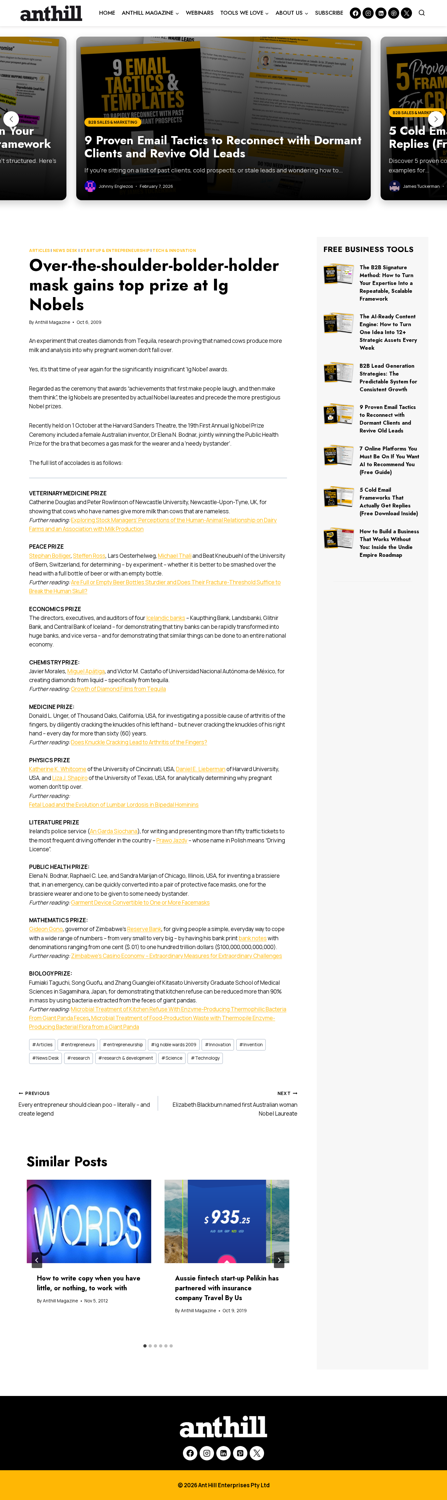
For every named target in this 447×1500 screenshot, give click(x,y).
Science (171, 1058)
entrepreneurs (78, 1045)
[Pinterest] (393, 13)
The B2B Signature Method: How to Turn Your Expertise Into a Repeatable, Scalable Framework (386, 283)
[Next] (279, 1260)
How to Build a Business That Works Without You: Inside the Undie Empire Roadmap (389, 543)
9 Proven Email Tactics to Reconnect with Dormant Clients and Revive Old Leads (388, 418)
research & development (125, 1058)
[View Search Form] (421, 13)
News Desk (65, 250)
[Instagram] (368, 13)
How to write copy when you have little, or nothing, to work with (88, 1283)
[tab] (145, 1346)
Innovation (218, 1045)
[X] (257, 1453)
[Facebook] (355, 13)
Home (107, 13)
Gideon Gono (46, 929)
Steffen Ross (89, 555)
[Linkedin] (380, 13)
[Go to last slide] (37, 1260)
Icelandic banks (165, 618)
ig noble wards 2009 (173, 1045)
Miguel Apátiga (86, 671)
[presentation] (89, 1221)
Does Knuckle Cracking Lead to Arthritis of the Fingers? (139, 742)
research (78, 1058)
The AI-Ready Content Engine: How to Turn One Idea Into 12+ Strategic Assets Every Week (388, 332)
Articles (39, 250)
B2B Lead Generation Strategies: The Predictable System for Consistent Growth (388, 377)
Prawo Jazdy (172, 840)
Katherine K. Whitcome (57, 769)
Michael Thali (174, 555)
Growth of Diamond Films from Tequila (118, 689)
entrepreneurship (123, 1045)
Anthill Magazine (52, 322)
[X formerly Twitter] (406, 13)
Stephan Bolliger (50, 555)
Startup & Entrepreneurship (115, 250)
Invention (251, 1045)
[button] (11, 119)
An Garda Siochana (113, 831)
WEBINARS (200, 13)
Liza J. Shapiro (70, 778)
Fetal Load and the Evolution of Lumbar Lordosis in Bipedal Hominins (114, 804)
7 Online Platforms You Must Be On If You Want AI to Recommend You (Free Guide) (389, 460)
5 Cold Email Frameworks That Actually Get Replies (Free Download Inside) (389, 501)
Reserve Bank (144, 929)
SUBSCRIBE (329, 13)
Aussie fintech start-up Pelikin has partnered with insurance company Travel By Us (227, 1288)
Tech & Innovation (174, 250)
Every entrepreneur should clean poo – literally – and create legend (84, 1103)
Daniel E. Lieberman (200, 769)
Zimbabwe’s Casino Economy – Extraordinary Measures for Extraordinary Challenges (176, 956)
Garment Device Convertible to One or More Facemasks (140, 902)
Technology (205, 1058)
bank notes (253, 938)
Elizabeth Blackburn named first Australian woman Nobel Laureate (235, 1103)
